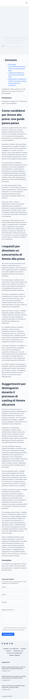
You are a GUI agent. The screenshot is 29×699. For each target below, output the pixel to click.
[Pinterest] (9, 643)
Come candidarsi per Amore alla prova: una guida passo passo (16, 68)
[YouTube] (12, 643)
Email (4, 594)
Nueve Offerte (14, 48)
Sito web (4, 602)
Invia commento (8, 634)
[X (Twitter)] (4, 643)
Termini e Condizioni (14, 655)
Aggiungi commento (8, 609)
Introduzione (12, 64)
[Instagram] (7, 643)
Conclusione (12, 85)
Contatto (8, 651)
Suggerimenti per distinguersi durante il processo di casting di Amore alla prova (17, 81)
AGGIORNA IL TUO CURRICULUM (11, 648)
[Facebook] (2, 643)
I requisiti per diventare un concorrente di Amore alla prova (16, 75)
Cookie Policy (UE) (18, 651)
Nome (4, 587)
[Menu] (26, 2)
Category (23, 648)
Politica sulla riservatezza (14, 653)
